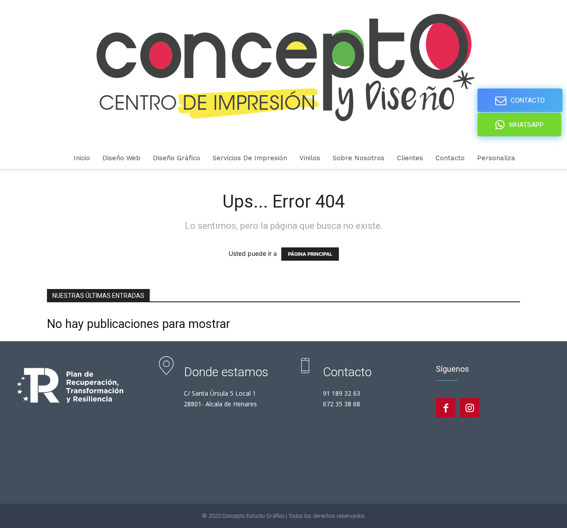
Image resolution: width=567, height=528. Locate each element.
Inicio (82, 158)
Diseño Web (121, 158)
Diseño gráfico (176, 158)
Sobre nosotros (358, 158)
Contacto (450, 158)
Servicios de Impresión (250, 158)
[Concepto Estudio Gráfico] (283, 73)
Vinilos (309, 158)
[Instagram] (469, 407)
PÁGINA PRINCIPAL (310, 254)
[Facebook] (445, 407)
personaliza (496, 158)
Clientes (410, 158)
